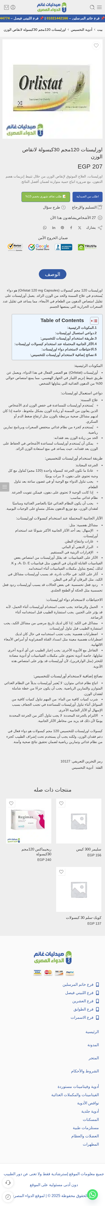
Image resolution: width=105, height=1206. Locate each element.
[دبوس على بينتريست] (62, 228)
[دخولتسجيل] (13, 7)
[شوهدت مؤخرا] (7, 1196)
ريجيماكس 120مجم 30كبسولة (36, 851)
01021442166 (59, 18)
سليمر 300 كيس (88, 849)
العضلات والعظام (85, 1136)
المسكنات (91, 1119)
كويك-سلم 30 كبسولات (83, 918)
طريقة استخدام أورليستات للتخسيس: (67, 338)
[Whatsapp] (92, 1194)
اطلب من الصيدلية (87, 196)
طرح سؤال (52, 207)
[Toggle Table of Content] (91, 321)
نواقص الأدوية (88, 1103)
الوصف (52, 274)
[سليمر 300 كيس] (78, 821)
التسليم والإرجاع (85, 207)
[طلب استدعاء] (7, 1182)
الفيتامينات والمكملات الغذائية (75, 1095)
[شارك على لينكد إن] (54, 228)
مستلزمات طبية (86, 1127)
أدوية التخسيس (81, 30)
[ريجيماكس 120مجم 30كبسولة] (28, 821)
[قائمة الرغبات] (96, 45)
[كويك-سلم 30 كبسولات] (78, 889)
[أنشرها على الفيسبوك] (71, 227)
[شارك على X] (80, 228)
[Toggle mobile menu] (99, 7)
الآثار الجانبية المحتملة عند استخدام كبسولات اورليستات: (54, 344)
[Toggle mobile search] (92, 7)
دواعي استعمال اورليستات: (74, 333)
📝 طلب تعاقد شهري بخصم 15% (45, 196)
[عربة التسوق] (6, 7)
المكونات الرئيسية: (80, 328)
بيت (100, 30)
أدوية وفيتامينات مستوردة (78, 1086)
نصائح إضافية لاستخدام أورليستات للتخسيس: (62, 355)
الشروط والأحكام (85, 1071)
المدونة (93, 1045)
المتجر (94, 1058)
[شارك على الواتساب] (45, 228)
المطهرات (91, 1144)
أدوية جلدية (90, 1111)
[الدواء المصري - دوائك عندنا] (52, 7)
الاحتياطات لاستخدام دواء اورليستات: (68, 349)
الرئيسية (92, 1031)
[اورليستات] (52, 89)
